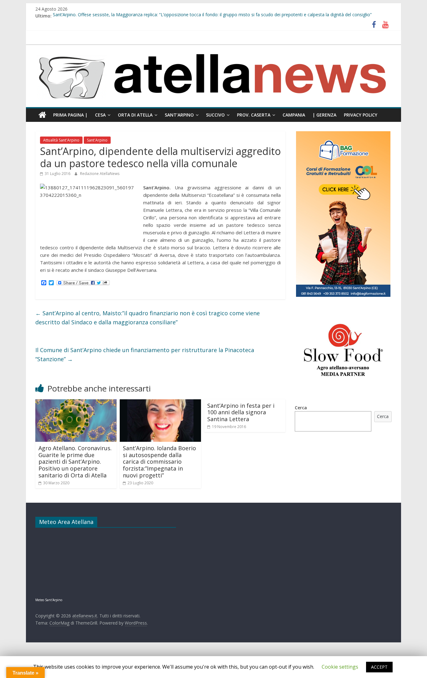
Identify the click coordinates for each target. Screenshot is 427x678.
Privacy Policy (360, 115)
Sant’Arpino (179, 115)
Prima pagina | (70, 115)
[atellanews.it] (213, 48)
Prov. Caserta (253, 115)
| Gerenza (324, 115)
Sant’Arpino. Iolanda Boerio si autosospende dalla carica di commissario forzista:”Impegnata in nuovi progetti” (159, 461)
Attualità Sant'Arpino (61, 140)
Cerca (301, 408)
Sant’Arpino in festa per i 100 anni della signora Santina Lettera (240, 412)
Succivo (215, 115)
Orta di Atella (135, 115)
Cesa (100, 115)
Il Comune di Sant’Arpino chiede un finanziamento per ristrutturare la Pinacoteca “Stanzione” (144, 354)
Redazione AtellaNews (99, 173)
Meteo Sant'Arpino (48, 600)
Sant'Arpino (97, 140)
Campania (294, 115)
